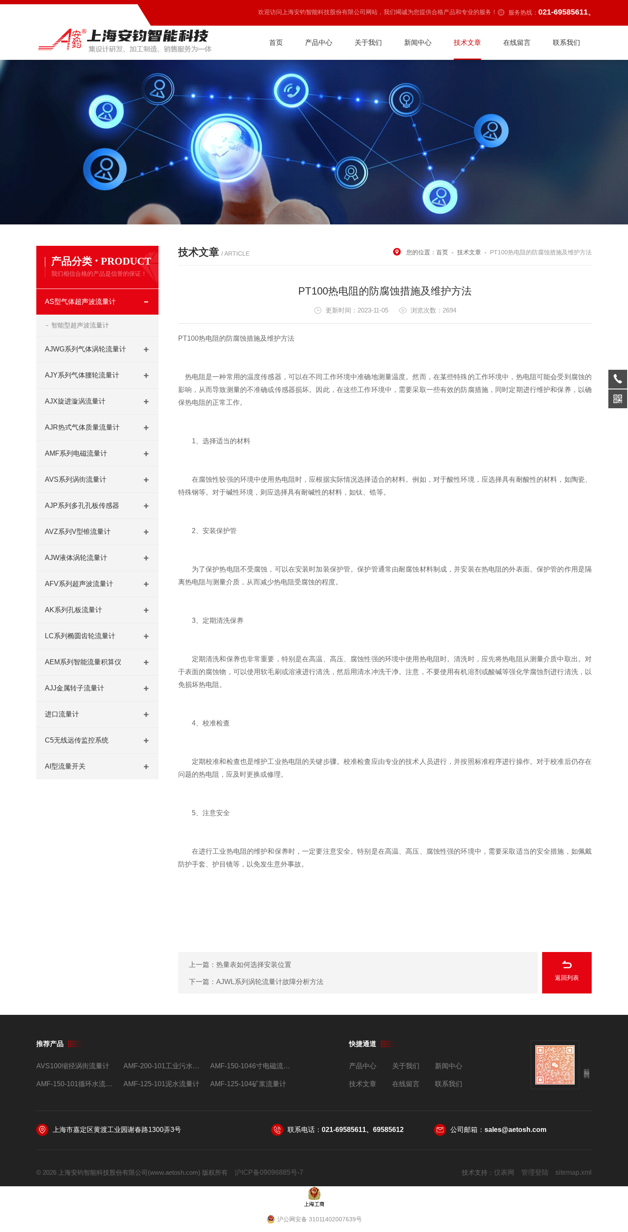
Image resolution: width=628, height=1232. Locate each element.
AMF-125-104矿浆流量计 (248, 1084)
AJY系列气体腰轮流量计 (82, 375)
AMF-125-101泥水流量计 (161, 1084)
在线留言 (517, 42)
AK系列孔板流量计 (73, 609)
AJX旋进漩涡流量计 (75, 401)
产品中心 (318, 42)
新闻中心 (417, 42)
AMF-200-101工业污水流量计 (163, 1066)
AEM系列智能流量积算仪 (83, 662)
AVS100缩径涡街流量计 (72, 1066)
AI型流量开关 (65, 766)
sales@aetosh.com (515, 1129)
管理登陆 (535, 1172)
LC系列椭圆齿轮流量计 (80, 636)
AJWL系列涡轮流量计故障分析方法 (269, 981)
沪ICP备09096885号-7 (269, 1172)
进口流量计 (62, 714)
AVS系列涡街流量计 (75, 479)
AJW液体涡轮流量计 (76, 557)
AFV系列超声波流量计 (79, 583)
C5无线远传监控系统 (77, 740)
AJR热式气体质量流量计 (82, 427)
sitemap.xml (573, 1172)
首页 (276, 42)
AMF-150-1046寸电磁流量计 (250, 1066)
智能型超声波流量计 (80, 325)
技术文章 (467, 42)
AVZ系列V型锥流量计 (78, 531)
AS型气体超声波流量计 (80, 301)
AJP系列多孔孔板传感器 (82, 505)
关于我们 (368, 42)
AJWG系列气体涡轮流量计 (85, 349)
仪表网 (504, 1172)
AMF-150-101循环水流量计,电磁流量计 (76, 1084)
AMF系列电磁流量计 (76, 453)
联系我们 (566, 42)
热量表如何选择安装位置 (253, 964)
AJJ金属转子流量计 (74, 688)
